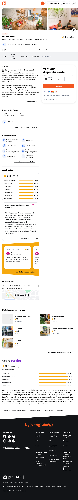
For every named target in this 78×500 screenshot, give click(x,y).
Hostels (38, 436)
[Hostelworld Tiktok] (13, 440)
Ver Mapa (20, 39)
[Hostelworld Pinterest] (9, 440)
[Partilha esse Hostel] (74, 30)
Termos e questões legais (35, 486)
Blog (50, 441)
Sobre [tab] (4, 56)
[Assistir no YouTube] (4, 440)
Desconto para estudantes (54, 460)
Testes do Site (61, 486)
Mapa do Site (7, 491)
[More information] (36, 206)
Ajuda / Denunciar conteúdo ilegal (41, 463)
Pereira (5, 39)
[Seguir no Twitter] (9, 436)
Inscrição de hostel (67, 457)
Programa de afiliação (67, 462)
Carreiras (66, 446)
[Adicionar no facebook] (4, 436)
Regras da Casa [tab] (13, 56)
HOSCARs (52, 451)
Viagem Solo (53, 456)
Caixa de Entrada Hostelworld (67, 468)
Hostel (5, 34)
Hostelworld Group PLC (67, 436)
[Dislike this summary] (37, 238)
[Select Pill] (43, 3)
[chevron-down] (18, 367)
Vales (53, 486)
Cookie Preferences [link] (19, 491)
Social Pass (53, 436)
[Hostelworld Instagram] (13, 436)
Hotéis (38, 441)
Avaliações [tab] (35, 56)
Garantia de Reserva (53, 446)
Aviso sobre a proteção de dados (14, 486)
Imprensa (66, 441)
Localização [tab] (23, 56)
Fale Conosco (40, 457)
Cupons (47, 486)
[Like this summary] (32, 238)
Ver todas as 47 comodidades (26, 44)
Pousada (38, 446)
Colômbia (12, 39)
